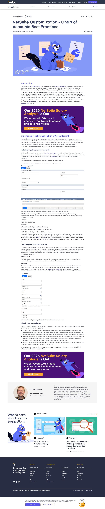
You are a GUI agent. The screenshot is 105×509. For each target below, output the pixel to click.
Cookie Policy (51, 501)
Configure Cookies (47, 504)
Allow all (32, 504)
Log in (85, 2)
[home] (12, 2)
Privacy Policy (58, 501)
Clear (96, 7)
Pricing (79, 2)
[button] (45, 2)
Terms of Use (68, 501)
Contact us (93, 2)
